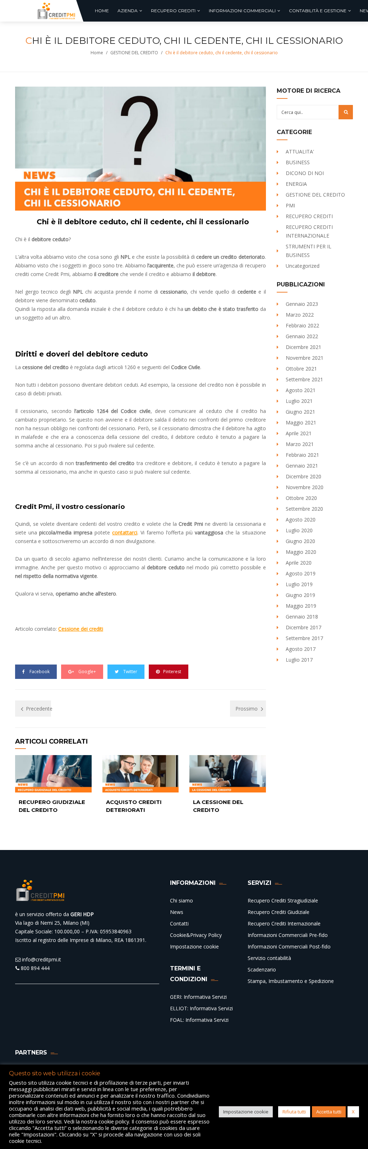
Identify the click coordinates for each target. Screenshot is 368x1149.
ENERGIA (296, 183)
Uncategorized (302, 265)
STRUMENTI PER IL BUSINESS (308, 250)
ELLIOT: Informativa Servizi (201, 1008)
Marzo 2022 (300, 314)
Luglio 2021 (299, 400)
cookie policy (113, 1121)
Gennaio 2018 (302, 616)
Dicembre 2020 (303, 476)
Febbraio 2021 (302, 454)
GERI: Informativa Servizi (198, 996)
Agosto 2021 (301, 390)
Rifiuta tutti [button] (294, 1111)
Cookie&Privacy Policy (196, 935)
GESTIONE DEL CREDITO (134, 53)
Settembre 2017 (304, 638)
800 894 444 (34, 968)
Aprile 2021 (299, 433)
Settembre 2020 (304, 508)
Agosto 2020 (301, 519)
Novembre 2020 (304, 487)
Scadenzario (262, 969)
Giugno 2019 (300, 595)
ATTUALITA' (300, 151)
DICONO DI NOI (305, 173)
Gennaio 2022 (302, 336)
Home (97, 53)
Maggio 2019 (301, 605)
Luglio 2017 (299, 659)
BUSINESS (298, 162)
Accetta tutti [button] (328, 1111)
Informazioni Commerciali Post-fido (289, 946)
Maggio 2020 (301, 551)
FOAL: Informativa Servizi (199, 1019)
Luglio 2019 (299, 584)
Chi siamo (181, 900)
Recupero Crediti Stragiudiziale (283, 900)
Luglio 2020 (299, 530)
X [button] (353, 1111)
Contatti (179, 923)
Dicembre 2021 (303, 347)
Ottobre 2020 (301, 498)
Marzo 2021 (300, 444)
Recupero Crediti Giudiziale (278, 912)
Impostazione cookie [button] (245, 1111)
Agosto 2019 (301, 573)
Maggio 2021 (301, 422)
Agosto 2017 (301, 648)
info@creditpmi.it (40, 959)
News (176, 912)
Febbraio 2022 (302, 325)
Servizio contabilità (269, 958)
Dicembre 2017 (303, 627)
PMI (290, 205)
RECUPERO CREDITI (309, 216)
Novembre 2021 (304, 357)
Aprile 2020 (299, 562)
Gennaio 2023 (302, 303)
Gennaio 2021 (302, 465)
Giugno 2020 (300, 541)
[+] (53, 773)
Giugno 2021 (300, 411)
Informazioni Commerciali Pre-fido (288, 935)
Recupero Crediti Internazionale (284, 923)
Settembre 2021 (304, 379)
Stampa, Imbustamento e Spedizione (291, 981)
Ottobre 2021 (301, 368)
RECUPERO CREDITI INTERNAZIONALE (309, 231)
